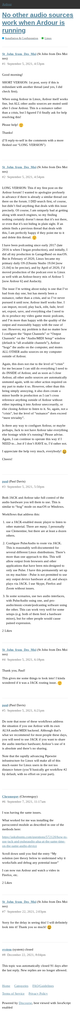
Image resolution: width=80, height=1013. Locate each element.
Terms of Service (13, 993)
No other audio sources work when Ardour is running (37, 22)
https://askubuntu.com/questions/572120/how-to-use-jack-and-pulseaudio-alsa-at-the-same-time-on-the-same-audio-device (34, 841)
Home (6, 986)
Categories (21, 986)
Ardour (7, 4)
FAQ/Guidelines (43, 986)
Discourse (25, 1003)
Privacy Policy (38, 993)
